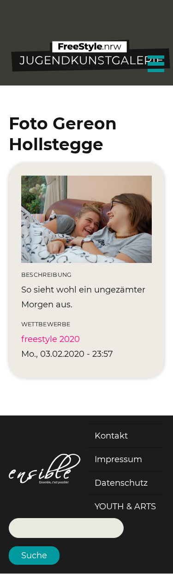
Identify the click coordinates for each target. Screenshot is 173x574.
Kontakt (111, 436)
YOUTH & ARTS (125, 506)
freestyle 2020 (50, 339)
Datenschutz (121, 483)
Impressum (118, 459)
